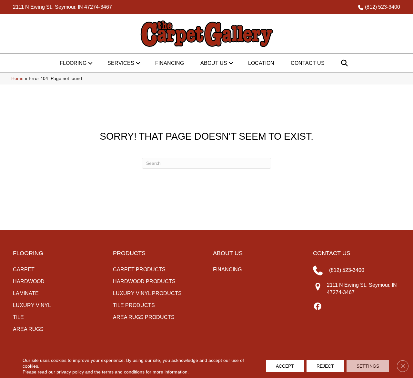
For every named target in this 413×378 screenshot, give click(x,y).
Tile (18, 317)
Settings (368, 366)
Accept (285, 366)
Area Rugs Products (144, 317)
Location (261, 63)
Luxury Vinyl (32, 305)
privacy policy (70, 371)
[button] (90, 63)
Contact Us (308, 63)
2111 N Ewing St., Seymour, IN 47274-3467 (62, 7)
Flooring (73, 63)
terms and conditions (123, 371)
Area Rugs (28, 329)
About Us (213, 63)
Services (120, 63)
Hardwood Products (144, 281)
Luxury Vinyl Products (147, 293)
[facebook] (317, 307)
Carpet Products (139, 269)
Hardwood (29, 281)
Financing (169, 63)
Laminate (26, 293)
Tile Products (134, 305)
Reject (325, 366)
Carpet (24, 269)
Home (17, 78)
